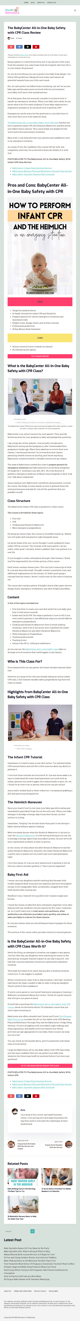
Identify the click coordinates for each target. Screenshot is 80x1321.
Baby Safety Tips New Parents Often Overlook (33, 174)
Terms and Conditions (23, 1291)
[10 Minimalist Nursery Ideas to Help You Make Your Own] (23, 1204)
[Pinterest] (11, 47)
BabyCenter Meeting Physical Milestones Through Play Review (42, 171)
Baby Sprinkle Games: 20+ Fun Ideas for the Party (26, 1248)
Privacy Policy (40, 1291)
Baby (20, 38)
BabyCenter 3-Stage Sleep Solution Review (32, 168)
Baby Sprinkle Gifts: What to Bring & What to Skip (27, 1251)
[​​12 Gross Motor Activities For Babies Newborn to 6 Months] (57, 1176)
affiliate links (24, 55)
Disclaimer (53, 1291)
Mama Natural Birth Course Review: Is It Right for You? (29, 1254)
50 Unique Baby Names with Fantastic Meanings (26, 1279)
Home (26, 2)
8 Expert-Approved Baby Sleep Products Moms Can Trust (30, 1267)
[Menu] (75, 10)
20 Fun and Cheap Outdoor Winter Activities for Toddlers (30, 1257)
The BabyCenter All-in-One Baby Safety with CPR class (33, 122)
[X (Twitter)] (27, 47)
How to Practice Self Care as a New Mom (22, 1276)
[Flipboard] (36, 47)
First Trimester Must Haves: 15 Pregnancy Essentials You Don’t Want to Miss (39, 1264)
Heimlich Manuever (25, 835)
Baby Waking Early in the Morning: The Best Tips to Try (30, 1260)
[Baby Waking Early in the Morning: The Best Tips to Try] (23, 1176)
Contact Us (51, 2)
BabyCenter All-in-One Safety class (42, 649)
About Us (40, 2)
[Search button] (32, 1231)
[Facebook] (19, 47)
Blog (32, 2)
